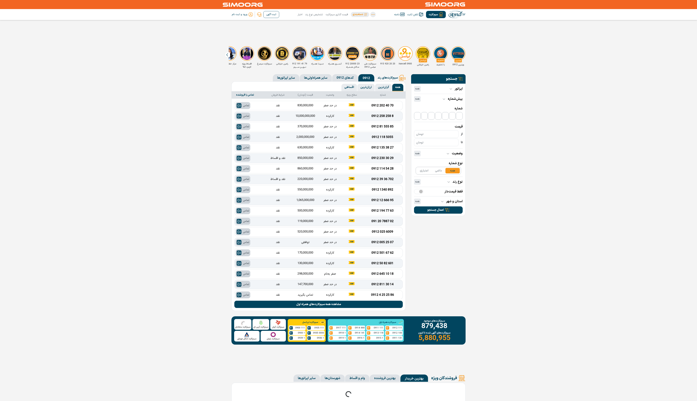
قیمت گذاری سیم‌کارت (337, 15)
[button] (360, 14)
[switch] (418, 191)
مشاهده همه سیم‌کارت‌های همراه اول (318, 304)
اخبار (300, 15)
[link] (259, 14)
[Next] (227, 54)
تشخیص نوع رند (314, 15)
